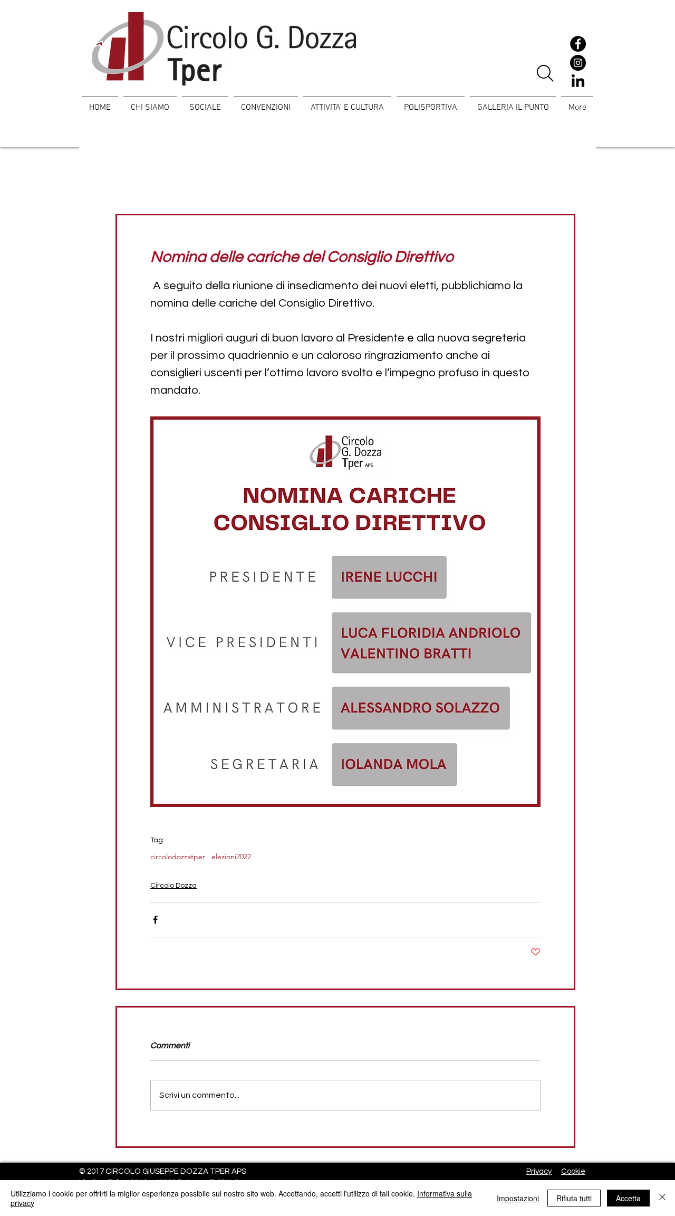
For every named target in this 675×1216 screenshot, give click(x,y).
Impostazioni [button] (518, 1198)
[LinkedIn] (578, 82)
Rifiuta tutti (574, 1198)
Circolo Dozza (173, 885)
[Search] (545, 73)
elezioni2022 (231, 856)
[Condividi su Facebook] (155, 920)
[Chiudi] (662, 1198)
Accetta (628, 1198)
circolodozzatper (177, 856)
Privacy (539, 1171)
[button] (205, 103)
